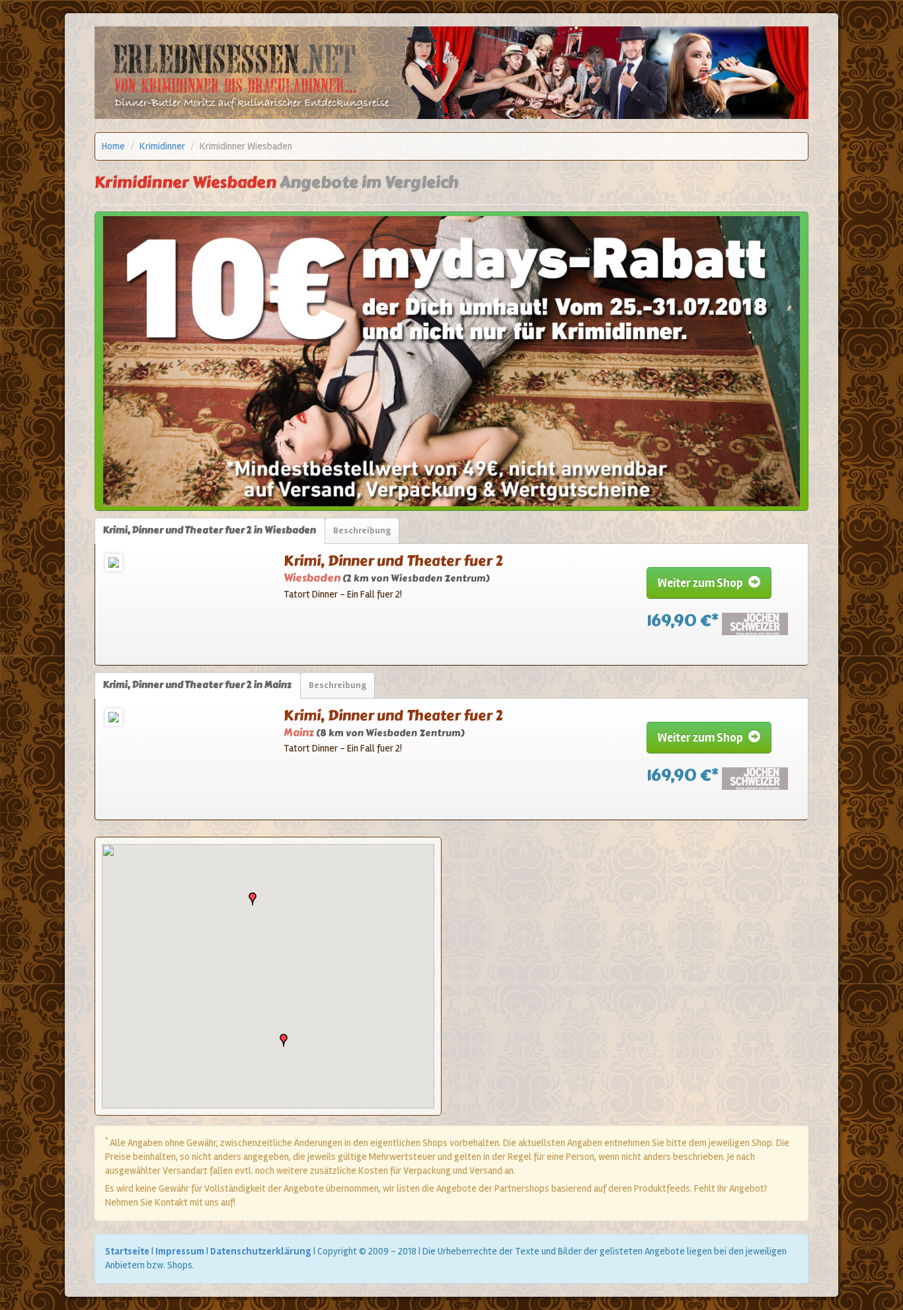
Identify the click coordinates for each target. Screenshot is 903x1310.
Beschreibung (362, 530)
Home (113, 146)
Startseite (127, 1251)
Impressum (179, 1251)
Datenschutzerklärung (260, 1251)
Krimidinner (162, 146)
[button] (252, 898)
